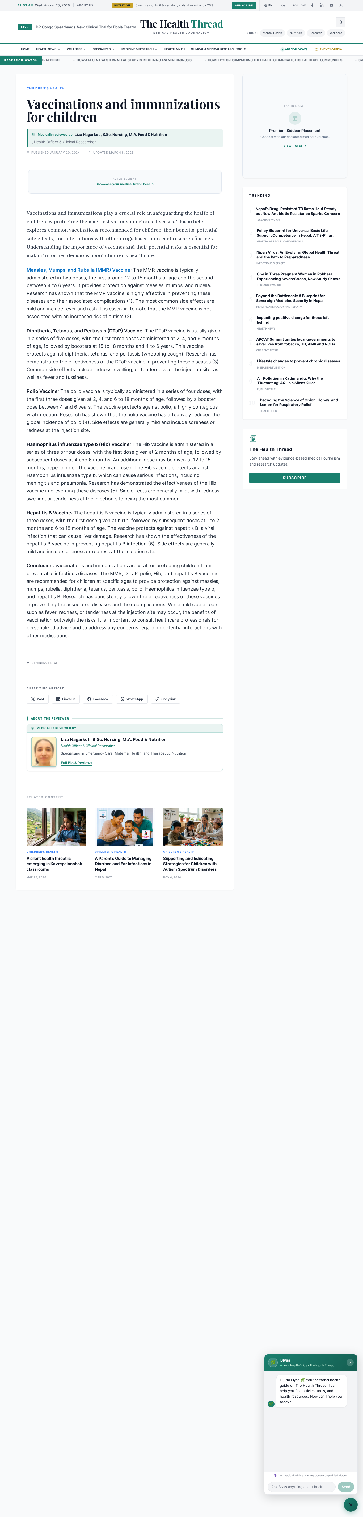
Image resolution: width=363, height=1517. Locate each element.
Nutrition (296, 33)
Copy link (168, 699)
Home (25, 49)
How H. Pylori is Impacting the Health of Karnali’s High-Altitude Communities (208, 60)
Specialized (102, 49)
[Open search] (340, 22)
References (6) (42, 662)
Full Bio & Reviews (76, 763)
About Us (85, 5)
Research (316, 33)
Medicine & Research (137, 49)
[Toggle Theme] (283, 5)
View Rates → (295, 145)
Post (40, 699)
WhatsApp (134, 699)
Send (346, 1487)
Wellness (336, 33)
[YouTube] (331, 5)
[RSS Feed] (341, 5)
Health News (46, 49)
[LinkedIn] (322, 5)
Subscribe (244, 5)
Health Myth (174, 49)
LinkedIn (68, 699)
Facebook (100, 699)
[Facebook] (312, 5)
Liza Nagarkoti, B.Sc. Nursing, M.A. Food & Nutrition (121, 134)
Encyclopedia (331, 49)
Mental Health (272, 33)
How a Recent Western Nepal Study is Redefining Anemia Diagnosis (67, 60)
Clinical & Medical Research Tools (218, 49)
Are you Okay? (296, 49)
